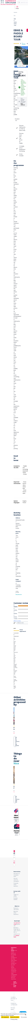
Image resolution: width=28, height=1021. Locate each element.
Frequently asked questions (16, 885)
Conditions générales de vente (14, 998)
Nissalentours (19, 594)
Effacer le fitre (17, 621)
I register (14, 862)
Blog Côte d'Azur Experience (16, 913)
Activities (15, 12)
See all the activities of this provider (15, 741)
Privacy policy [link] (14, 1019)
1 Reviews (23, 43)
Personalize (24, 1017)
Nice (14, 15)
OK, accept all (5, 1017)
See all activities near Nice (15, 799)
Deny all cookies (15, 1017)
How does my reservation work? (17, 875)
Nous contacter (23, 104)
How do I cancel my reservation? (16, 880)
